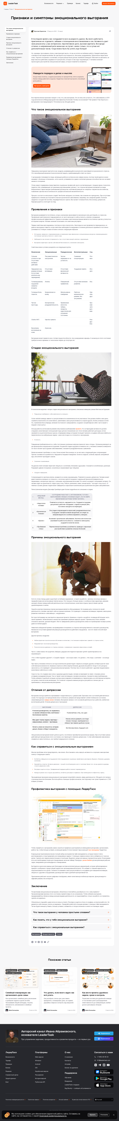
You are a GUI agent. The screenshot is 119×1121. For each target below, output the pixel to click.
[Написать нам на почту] (45, 942)
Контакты (68, 1060)
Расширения (39, 1075)
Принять (93, 1115)
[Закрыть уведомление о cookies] (114, 1115)
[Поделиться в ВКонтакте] (32, 942)
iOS (36, 1068)
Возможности (48, 3)
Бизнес (78, 3)
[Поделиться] (110, 31)
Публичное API (40, 1082)
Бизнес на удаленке (71, 1068)
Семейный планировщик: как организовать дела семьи (18, 994)
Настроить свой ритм (41, 86)
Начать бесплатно (108, 3)
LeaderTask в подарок (72, 1085)
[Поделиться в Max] (42, 942)
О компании (69, 1057)
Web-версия (39, 1057)
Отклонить (104, 1115)
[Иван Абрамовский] (12, 1036)
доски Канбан (87, 860)
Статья (59, 934)
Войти (96, 3)
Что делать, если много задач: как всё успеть (59, 994)
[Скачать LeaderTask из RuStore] (103, 1071)
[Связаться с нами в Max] (104, 1065)
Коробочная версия (41, 1071)
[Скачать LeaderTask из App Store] (103, 1085)
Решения (59, 3)
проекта (78, 429)
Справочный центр (12, 1075)
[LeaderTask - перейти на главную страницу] (10, 3)
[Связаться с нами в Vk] (95, 1065)
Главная (6, 9)
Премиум (70, 3)
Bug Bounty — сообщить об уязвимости (78, 1088)
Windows (38, 1060)
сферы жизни (49, 700)
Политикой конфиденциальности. (53, 1116)
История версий (40, 1078)
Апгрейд (67, 1064)
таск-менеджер (93, 850)
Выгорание (36, 934)
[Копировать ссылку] (48, 942)
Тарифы (86, 3)
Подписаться (105, 1033)
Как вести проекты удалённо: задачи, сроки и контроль (95, 994)
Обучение (68, 1077)
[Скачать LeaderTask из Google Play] (103, 1078)
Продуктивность (48, 934)
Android (37, 1064)
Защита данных (11, 1078)
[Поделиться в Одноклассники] (39, 942)
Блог (11, 9)
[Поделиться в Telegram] (35, 942)
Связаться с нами (103, 1052)
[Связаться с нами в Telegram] (99, 1065)
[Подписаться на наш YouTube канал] (108, 1065)
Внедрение (68, 1081)
